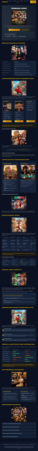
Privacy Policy (11, 444)
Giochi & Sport (18, 2)
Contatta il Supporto (24, 444)
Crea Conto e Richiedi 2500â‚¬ (14, 29)
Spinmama (5, 1)
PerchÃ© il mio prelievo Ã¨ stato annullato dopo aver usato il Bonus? (12, 433)
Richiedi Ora (7, 121)
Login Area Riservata (25, 29)
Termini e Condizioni (6, 444)
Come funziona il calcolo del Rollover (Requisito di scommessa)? (12, 423)
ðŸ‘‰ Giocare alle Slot (8, 36)
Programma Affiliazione (31, 444)
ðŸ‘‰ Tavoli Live (15, 36)
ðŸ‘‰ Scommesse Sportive (22, 36)
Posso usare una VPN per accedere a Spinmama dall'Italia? (11, 430)
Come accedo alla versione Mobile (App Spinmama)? (10, 436)
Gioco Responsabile (17, 444)
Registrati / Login (33, 2)
